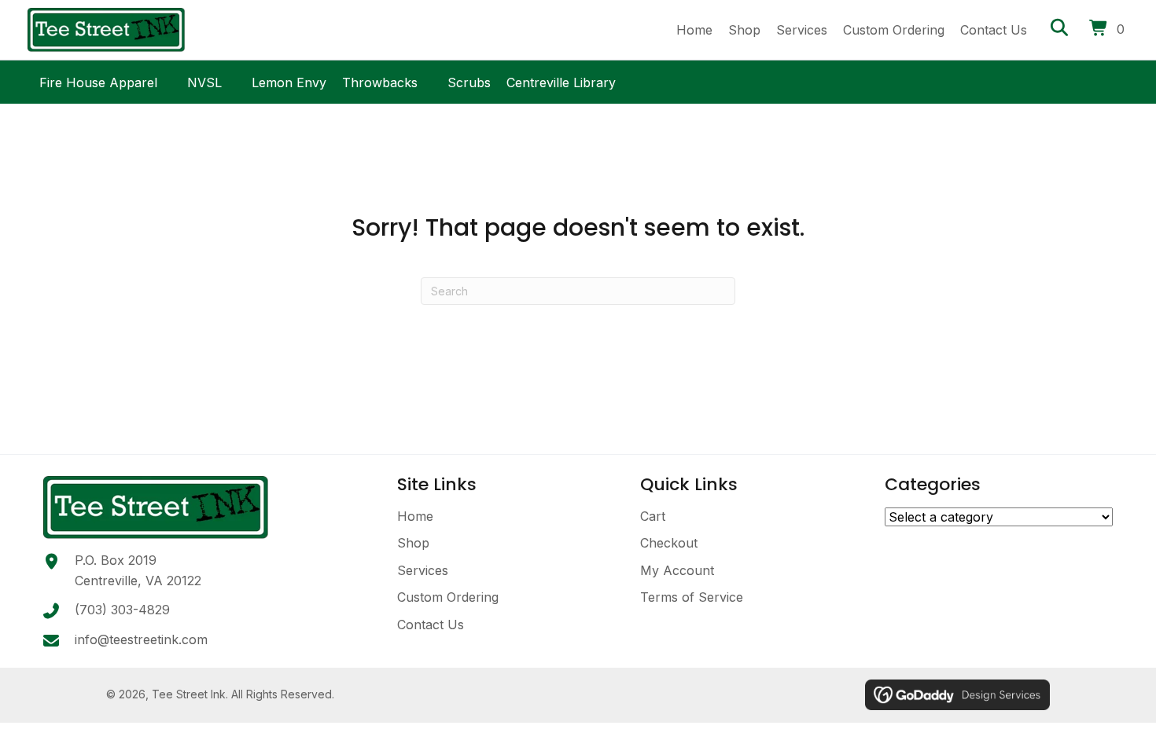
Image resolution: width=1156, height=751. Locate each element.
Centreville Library (561, 80)
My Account (677, 570)
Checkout (669, 543)
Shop (413, 543)
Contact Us (430, 624)
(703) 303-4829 (122, 609)
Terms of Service (691, 597)
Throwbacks (380, 80)
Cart (652, 516)
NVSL (204, 80)
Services (422, 570)
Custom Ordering (448, 597)
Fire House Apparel (98, 80)
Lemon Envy (289, 80)
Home (415, 516)
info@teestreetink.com (141, 639)
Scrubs (469, 80)
